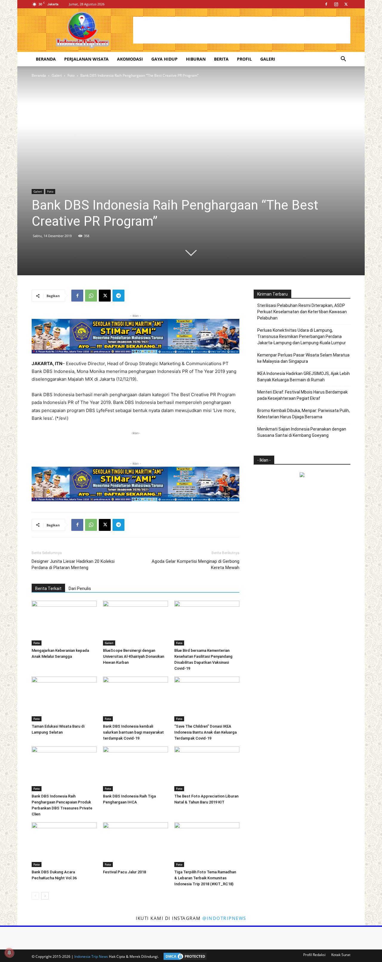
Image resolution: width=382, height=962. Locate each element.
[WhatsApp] (91, 296)
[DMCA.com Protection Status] (183, 956)
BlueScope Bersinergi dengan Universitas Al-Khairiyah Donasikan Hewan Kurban (133, 656)
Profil (244, 59)
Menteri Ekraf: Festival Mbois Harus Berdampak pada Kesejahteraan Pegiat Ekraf (302, 395)
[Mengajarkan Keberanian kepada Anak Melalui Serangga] (64, 623)
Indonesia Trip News (91, 956)
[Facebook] (326, 4)
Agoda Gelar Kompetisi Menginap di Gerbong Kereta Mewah (195, 564)
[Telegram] (118, 296)
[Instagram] (336, 4)
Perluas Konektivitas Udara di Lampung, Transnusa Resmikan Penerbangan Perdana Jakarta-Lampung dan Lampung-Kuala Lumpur (301, 336)
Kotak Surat (340, 954)
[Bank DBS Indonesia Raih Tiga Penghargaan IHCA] (135, 768)
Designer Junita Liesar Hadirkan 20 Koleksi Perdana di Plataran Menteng (73, 564)
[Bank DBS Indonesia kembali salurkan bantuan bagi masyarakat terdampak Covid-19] (135, 699)
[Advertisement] (241, 30)
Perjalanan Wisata (86, 59)
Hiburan (196, 59)
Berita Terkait (48, 588)
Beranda (46, 59)
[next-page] (45, 896)
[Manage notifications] (9, 953)
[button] (343, 59)
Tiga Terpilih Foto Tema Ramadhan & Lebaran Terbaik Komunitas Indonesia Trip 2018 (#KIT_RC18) (205, 878)
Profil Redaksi (314, 954)
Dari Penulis (80, 588)
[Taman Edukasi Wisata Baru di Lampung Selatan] (64, 699)
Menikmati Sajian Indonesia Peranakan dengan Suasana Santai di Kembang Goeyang (301, 432)
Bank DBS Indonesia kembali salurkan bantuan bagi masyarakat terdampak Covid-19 (133, 732)
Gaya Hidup (164, 59)
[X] (345, 4)
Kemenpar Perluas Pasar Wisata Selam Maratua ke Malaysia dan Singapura (303, 358)
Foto (71, 75)
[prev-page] (35, 896)
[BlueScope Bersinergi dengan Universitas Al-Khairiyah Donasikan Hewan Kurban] (135, 623)
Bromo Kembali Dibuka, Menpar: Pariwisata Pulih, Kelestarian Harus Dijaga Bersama (303, 413)
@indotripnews (224, 918)
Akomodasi (130, 59)
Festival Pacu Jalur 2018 (124, 872)
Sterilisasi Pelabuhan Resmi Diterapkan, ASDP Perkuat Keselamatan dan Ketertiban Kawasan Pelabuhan (302, 311)
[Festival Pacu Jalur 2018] (135, 844)
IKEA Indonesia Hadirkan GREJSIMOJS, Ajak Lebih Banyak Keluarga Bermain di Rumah (303, 376)
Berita (221, 59)
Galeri (267, 59)
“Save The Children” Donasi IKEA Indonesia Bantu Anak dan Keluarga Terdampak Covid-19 (205, 732)
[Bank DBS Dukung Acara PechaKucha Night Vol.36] (64, 844)
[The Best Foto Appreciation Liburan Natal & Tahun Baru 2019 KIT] (206, 768)
